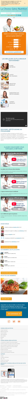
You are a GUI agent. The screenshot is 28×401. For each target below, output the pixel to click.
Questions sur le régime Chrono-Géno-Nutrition (9, 346)
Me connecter (17, 13)
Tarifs (2, 338)
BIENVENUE (2, 385)
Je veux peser (9, 46)
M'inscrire (8, 13)
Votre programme (4, 334)
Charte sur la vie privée (5, 360)
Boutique (2, 337)
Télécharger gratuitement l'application (7, 366)
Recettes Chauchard (4, 349)
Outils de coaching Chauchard (6, 348)
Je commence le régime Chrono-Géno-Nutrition (9, 342)
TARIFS (9, 387)
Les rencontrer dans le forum (8, 247)
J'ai (12, 40)
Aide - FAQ (2, 358)
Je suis (11, 49)
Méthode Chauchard (4, 331)
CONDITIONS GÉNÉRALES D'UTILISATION (20, 387)
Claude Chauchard (4, 330)
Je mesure (10, 42)
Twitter (14, 321)
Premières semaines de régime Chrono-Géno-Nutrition (10, 343)
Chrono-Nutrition (4, 333)
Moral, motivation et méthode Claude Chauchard (9, 345)
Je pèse (11, 44)
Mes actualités (3, 335)
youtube (19, 321)
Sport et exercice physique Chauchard (7, 352)
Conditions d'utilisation (5, 357)
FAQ (8, 388)
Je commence (13, 314)
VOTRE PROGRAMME (17, 385)
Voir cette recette (6, 298)
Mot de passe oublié (4, 361)
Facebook (8, 321)
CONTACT (3, 388)
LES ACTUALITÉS (3, 387)
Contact (2, 355)
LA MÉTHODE (8, 385)
